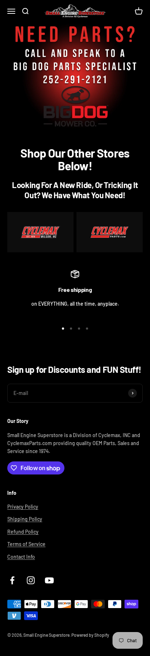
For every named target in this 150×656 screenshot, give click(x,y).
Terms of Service (26, 544)
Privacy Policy (22, 507)
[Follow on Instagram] (31, 580)
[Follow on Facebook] (12, 580)
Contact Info (21, 557)
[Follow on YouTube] (49, 580)
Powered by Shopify (90, 634)
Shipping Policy (24, 519)
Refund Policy (23, 532)
